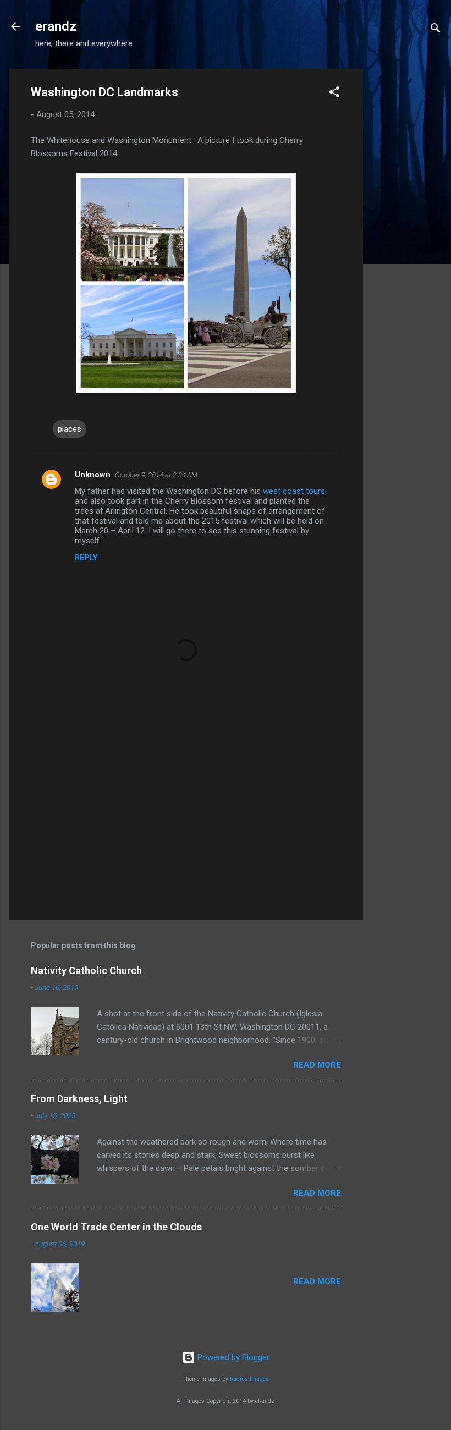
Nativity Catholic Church (86, 970)
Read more (317, 1065)
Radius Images (249, 1379)
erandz (55, 26)
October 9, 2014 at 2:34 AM (156, 475)
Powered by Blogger (232, 1357)
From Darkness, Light (79, 1098)
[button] (334, 93)
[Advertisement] (407, 234)
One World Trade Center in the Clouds (116, 1227)
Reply (86, 557)
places (69, 429)
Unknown (93, 475)
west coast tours (294, 491)
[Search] (435, 30)
